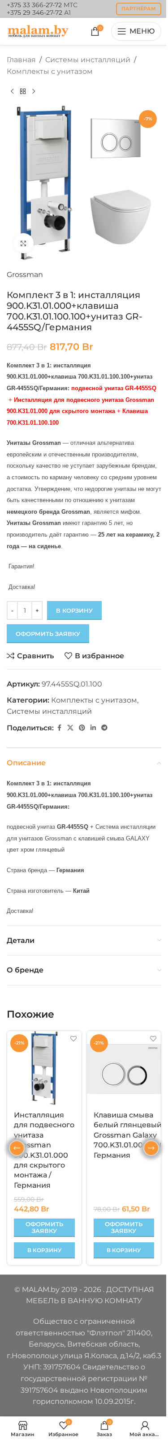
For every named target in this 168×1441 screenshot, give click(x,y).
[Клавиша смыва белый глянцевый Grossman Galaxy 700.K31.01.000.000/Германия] (124, 1068)
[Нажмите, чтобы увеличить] (23, 243)
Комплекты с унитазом (50, 71)
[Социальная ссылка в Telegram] (104, 728)
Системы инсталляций (87, 59)
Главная (21, 59)
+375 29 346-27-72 (34, 13)
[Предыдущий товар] (12, 91)
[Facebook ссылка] (59, 728)
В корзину (74, 610)
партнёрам (138, 8)
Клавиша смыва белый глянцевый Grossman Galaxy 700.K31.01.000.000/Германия (130, 1135)
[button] (44, 1250)
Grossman (25, 274)
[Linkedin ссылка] (93, 728)
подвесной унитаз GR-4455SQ (113, 388)
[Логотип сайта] (38, 30)
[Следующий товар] (33, 91)
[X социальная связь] (70, 728)
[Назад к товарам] (22, 91)
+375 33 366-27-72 (34, 5)
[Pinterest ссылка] (82, 728)
